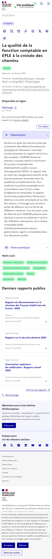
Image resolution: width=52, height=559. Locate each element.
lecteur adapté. (21, 120)
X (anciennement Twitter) (11, 445)
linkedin (25, 445)
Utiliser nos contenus (9, 469)
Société (7, 68)
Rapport (9, 23)
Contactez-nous (8, 456)
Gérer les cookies (12, 552)
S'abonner (9, 425)
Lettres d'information (10, 460)
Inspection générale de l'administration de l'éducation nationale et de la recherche (25, 89)
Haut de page (12, 394)
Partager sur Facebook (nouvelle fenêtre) (32, 31)
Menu (48, 3)
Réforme (21, 279)
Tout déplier (43, 126)
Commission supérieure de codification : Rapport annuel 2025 (23, 367)
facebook (4, 445)
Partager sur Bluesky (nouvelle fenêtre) (4, 38)
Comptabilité (39, 268)
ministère (9, 150)
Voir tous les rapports (36, 389)
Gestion (30, 273)
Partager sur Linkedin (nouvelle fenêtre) (46, 31)
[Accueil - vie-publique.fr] (25, 6)
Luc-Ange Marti (16, 81)
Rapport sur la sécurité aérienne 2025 (25, 337)
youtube (32, 445)
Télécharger (9, 107)
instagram (18, 445)
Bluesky (39, 445)
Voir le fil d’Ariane (8, 15)
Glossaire (5, 481)
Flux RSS (5, 473)
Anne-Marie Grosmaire (23, 78)
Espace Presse (7, 464)
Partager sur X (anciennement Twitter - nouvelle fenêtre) (39, 31)
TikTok (46, 445)
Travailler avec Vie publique (12, 477)
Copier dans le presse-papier (25, 31)
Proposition (9, 279)
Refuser (22, 545)
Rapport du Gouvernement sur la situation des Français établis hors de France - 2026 (25, 305)
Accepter (8, 545)
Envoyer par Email (18, 31)
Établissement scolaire (37, 262)
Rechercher (41, 3)
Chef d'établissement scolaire (16, 268)
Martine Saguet (32, 81)
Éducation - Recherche (13, 262)
